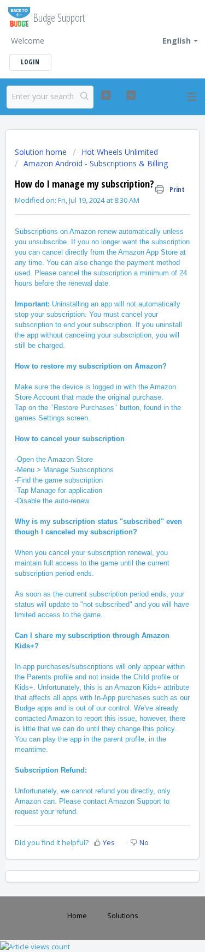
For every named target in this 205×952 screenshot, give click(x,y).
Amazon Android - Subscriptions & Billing (96, 163)
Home (77, 915)
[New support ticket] (105, 95)
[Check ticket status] (130, 95)
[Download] (82, 476)
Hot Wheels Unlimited (119, 152)
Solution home (42, 152)
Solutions (122, 915)
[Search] (84, 97)
